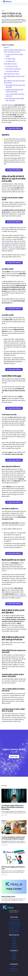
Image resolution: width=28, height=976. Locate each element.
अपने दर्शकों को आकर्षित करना (12, 71)
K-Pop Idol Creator (14, 926)
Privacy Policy (14, 970)
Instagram (14, 957)
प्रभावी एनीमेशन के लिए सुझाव (10, 64)
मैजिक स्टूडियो (6, 241)
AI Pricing (14, 945)
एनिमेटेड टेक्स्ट (5, 227)
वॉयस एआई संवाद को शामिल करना (13, 69)
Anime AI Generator (14, 930)
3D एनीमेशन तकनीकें (10, 61)
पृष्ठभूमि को (9, 291)
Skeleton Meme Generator (14, 923)
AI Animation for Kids (14, 928)
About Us (14, 966)
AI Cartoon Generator (14, 921)
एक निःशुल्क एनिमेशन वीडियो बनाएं (14, 128)
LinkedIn (14, 955)
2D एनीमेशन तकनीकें (10, 59)
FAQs (14, 939)
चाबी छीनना (6, 47)
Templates (14, 937)
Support (14, 941)
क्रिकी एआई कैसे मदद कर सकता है (11, 74)
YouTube (14, 953)
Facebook (14, 959)
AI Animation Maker (14, 919)
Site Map (14, 943)
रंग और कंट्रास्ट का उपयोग (12, 66)
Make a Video (14, 756)
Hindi (3, 10)
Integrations (14, 947)
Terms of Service (14, 968)
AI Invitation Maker (14, 932)
